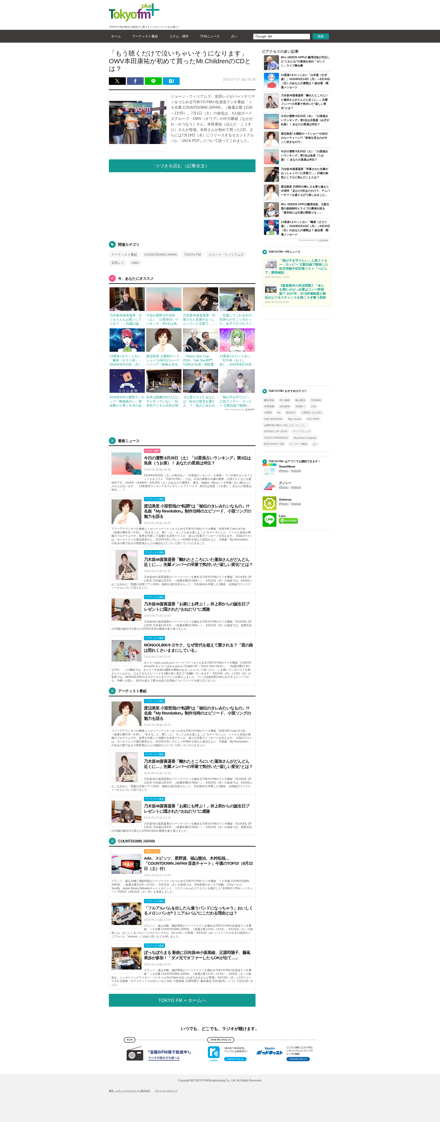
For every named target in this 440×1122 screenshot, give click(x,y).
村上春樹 (285, 400)
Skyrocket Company (305, 437)
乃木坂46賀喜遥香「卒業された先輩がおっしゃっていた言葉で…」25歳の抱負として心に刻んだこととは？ (304, 173)
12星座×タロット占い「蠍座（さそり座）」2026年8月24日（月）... (127, 360)
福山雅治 (300, 400)
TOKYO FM (192, 254)
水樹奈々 (300, 406)
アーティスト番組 (145, 36)
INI (278, 412)
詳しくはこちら (182, 470)
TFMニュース (210, 36)
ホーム (116, 36)
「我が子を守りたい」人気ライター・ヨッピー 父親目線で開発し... (236, 401)
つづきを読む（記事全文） (182, 165)
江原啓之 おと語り (311, 412)
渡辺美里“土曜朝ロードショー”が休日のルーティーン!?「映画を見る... (163, 360)
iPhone (283, 470)
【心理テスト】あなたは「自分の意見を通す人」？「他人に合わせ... (200, 401)
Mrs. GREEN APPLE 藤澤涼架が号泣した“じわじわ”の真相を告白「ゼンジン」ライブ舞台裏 (305, 61)
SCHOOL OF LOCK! (275, 431)
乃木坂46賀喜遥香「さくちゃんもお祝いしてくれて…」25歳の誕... (126, 319)
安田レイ (117, 263)
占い (234, 36)
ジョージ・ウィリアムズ (226, 254)
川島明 (268, 412)
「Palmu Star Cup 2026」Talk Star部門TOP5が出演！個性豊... (200, 360)
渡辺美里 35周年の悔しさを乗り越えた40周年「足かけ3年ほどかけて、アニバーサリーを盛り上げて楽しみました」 (305, 191)
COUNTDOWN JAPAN (160, 254)
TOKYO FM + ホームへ (182, 1000)
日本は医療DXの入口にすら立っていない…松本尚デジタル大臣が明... (163, 401)
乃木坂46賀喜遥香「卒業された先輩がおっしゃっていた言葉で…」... (200, 319)
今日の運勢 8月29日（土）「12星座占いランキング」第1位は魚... (163, 319)
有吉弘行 (291, 412)
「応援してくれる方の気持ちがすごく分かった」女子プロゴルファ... (237, 319)
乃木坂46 (316, 400)
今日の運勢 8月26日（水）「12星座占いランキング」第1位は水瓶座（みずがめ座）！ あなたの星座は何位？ (305, 120)
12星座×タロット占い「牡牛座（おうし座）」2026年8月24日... (237, 360)
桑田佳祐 (269, 400)
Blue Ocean (294, 419)
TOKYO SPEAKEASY (276, 437)
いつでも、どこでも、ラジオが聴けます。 (220, 1028)
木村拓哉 (269, 406)
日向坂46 (285, 406)
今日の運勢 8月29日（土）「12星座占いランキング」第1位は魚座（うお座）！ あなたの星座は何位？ (304, 155)
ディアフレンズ (302, 431)
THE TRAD (313, 419)
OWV (135, 263)
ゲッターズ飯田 (298, 444)
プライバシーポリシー (166, 1090)
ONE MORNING (273, 419)
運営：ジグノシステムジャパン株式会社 (129, 1090)
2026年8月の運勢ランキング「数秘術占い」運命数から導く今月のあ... (127, 401)
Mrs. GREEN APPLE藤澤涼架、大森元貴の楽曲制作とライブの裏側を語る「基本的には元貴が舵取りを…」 (305, 208)
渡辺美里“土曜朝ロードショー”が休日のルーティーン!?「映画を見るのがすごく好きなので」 (304, 138)
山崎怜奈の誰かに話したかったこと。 (285, 425)
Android (296, 470)
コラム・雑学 (179, 36)
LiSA (313, 406)
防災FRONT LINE (274, 444)
